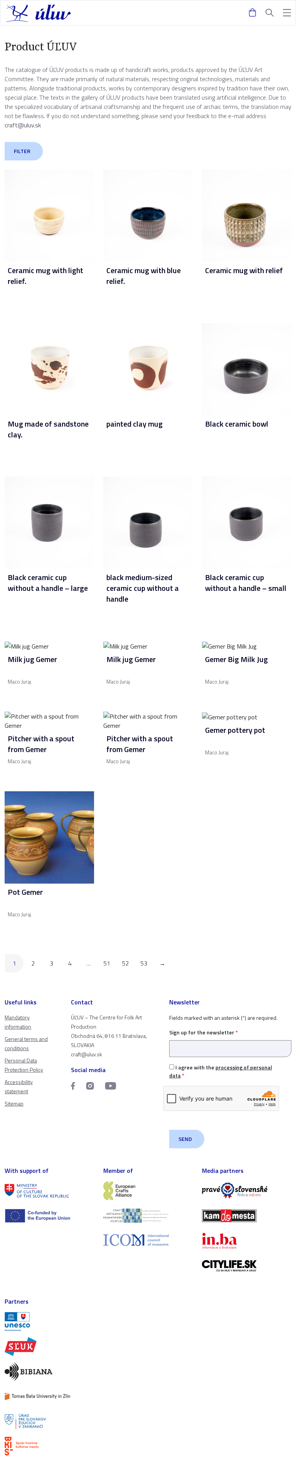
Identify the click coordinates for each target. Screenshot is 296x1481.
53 (143, 963)
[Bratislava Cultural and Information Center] (49, 1446)
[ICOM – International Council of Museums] (148, 1240)
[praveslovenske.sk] (246, 1190)
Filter (22, 151)
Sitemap (14, 1103)
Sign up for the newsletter (203, 1032)
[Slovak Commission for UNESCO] (49, 1321)
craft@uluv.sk (23, 125)
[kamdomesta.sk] (246, 1215)
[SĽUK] (49, 1346)
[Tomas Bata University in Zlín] (49, 1396)
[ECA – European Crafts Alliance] (148, 1190)
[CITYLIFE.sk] (246, 1265)
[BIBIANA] (49, 1371)
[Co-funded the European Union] (49, 1215)
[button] (287, 13)
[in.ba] (246, 1240)
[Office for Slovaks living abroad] (49, 1421)
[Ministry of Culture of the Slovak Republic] (49, 1190)
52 (125, 963)
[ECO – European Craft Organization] (148, 1215)
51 (106, 963)
